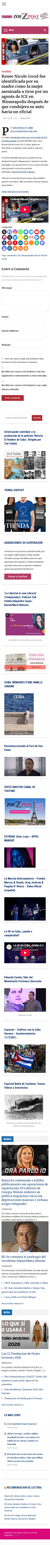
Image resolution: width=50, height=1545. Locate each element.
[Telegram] (31, 232)
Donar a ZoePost (17, 576)
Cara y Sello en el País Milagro (20, 1297)
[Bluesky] (15, 237)
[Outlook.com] (36, 237)
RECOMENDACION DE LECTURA (24, 1487)
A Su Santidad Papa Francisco (22, 1424)
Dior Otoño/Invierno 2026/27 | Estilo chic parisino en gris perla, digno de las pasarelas (24, 1380)
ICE (19, 255)
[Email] (25, 237)
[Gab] (36, 242)
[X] (4, 232)
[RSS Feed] (20, 248)
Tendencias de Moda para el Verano (23, 1398)
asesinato (11, 255)
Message (7, 287)
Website (6, 344)
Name (5, 316)
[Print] (15, 248)
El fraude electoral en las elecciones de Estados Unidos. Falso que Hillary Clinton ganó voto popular (25, 1457)
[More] (25, 248)
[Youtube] (36, 232)
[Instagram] (15, 232)
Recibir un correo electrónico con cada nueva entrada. (24, 387)
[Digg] (9, 248)
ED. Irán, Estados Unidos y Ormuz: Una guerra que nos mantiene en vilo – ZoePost (22, 1507)
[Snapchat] (20, 237)
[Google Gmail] (31, 237)
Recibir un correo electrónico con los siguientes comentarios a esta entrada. (24, 373)
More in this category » (13, 1303)
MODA (7, 1312)
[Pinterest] (9, 242)
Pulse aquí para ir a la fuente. (15, 191)
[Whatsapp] (20, 232)
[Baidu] (4, 248)
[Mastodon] (42, 242)
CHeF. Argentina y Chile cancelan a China (26, 1283)
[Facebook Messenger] (25, 232)
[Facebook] (9, 232)
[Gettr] (15, 242)
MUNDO (7, 1139)
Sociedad (6, 71)
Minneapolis (27, 255)
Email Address (10, 330)
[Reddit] (42, 237)
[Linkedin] (42, 232)
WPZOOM (16, 1535)
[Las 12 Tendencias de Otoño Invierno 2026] (25, 1335)
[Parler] (4, 237)
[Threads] (9, 237)
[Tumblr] (4, 242)
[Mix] (25, 242)
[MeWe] (20, 242)
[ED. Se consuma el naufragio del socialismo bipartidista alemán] (25, 1238)
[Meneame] (31, 242)
